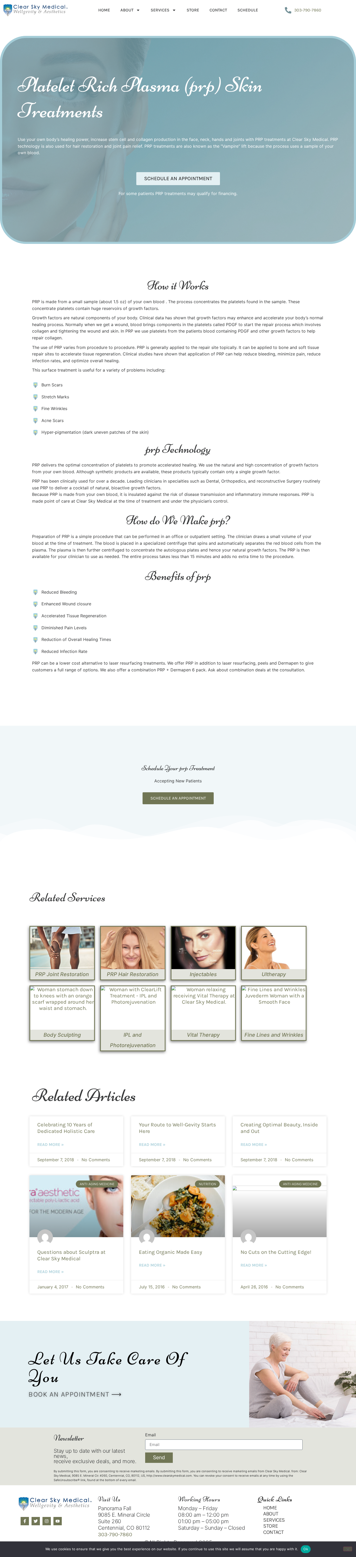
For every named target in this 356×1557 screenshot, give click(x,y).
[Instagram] (46, 1521)
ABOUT (126, 10)
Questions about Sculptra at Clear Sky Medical (71, 1255)
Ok (305, 1549)
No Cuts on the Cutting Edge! (276, 1252)
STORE (193, 10)
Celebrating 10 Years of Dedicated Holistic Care (66, 1127)
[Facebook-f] (25, 1521)
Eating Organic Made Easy (170, 1252)
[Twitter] (36, 1521)
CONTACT (218, 10)
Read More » (50, 1144)
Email (150, 1435)
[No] (347, 1549)
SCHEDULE (247, 10)
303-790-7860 (115, 1534)
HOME (104, 10)
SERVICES (160, 10)
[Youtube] (57, 1521)
